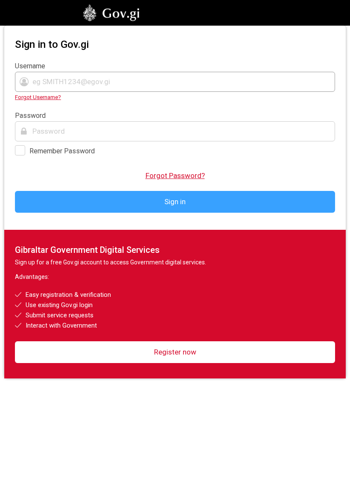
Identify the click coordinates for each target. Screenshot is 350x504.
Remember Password (62, 151)
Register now (175, 352)
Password (30, 115)
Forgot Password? (175, 175)
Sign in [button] (175, 201)
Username (30, 66)
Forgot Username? (38, 97)
